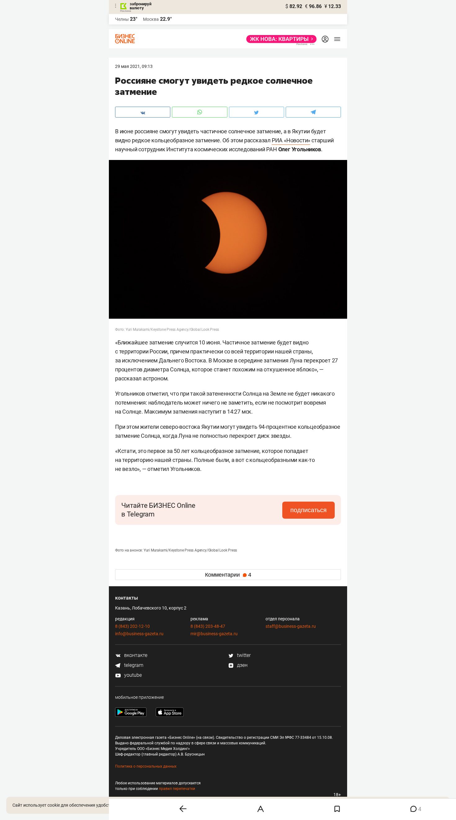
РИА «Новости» (291, 140)
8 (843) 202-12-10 (132, 626)
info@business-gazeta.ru (139, 633)
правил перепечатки (177, 789)
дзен (242, 665)
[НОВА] (280, 39)
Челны (122, 19)
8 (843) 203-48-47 (207, 626)
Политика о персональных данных (146, 766)
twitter (243, 655)
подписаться (308, 510)
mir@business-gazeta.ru (214, 633)
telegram (133, 665)
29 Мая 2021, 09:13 (134, 66)
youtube (132, 675)
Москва (151, 19)
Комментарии (228, 575)
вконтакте (135, 655)
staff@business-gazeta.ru (291, 626)
